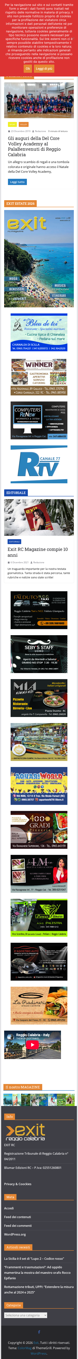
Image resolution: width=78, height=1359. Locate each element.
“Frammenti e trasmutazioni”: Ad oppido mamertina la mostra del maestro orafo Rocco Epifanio (37, 1272)
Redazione (40, 131)
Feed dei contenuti (17, 1217)
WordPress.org (15, 1234)
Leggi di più (44, 68)
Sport (12, 124)
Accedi (9, 1208)
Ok (28, 68)
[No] (73, 38)
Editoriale (14, 541)
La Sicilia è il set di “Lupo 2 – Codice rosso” (34, 1259)
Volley (23, 124)
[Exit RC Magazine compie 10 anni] (39, 517)
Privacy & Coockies (17, 1184)
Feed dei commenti (18, 1226)
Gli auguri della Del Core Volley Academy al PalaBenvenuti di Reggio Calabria (34, 146)
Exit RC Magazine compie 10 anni (38, 552)
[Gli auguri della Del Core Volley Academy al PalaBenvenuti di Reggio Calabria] (39, 100)
